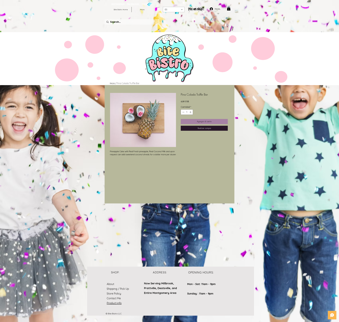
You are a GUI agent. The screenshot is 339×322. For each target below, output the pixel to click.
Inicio (112, 83)
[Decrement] (183, 112)
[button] (229, 8)
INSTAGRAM (117, 4)
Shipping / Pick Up (118, 288)
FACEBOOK (133, 4)
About (110, 284)
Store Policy (114, 293)
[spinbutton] (187, 112)
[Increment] (191, 112)
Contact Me (114, 298)
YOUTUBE (146, 4)
